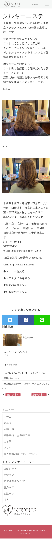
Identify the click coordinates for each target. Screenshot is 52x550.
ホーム (8, 416)
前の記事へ (13, 394)
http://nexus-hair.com (22, 264)
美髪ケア (9, 475)
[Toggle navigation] (47, 4)
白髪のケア (10, 468)
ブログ (8, 447)
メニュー (9, 422)
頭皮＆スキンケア (14, 481)
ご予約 (8, 441)
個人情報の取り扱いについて (21, 454)
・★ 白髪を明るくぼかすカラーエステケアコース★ (24, 373)
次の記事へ (39, 394)
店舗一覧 (9, 429)
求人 (6, 499)
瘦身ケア (9, 487)
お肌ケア (9, 493)
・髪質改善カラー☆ (10, 378)
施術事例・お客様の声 (17, 435)
